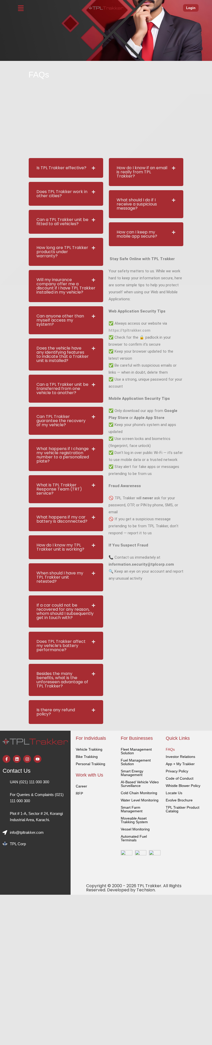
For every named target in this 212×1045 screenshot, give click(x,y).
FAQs (170, 749)
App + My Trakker (180, 764)
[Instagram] (27, 759)
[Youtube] (37, 759)
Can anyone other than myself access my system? (60, 320)
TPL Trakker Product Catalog (182, 809)
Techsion (146, 890)
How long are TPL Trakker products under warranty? (62, 252)
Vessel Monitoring (135, 829)
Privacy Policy (177, 771)
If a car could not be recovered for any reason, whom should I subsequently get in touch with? (65, 611)
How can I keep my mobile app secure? (137, 234)
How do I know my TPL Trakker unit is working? (60, 547)
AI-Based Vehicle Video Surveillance (140, 784)
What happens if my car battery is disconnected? (61, 519)
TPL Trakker (149, 886)
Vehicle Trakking (89, 749)
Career (81, 786)
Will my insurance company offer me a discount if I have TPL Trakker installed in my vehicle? (65, 286)
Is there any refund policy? (55, 712)
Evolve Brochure (179, 800)
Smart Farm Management (131, 809)
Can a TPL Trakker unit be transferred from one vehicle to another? (62, 388)
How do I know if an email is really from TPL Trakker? (142, 172)
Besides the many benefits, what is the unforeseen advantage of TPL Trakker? (62, 680)
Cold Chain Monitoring (139, 793)
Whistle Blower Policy (183, 786)
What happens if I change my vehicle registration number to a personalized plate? (62, 455)
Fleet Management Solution (136, 751)
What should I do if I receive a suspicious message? (137, 204)
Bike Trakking (87, 757)
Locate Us (174, 793)
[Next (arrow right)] (203, 523)
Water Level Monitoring (139, 800)
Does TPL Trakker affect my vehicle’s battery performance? (61, 645)
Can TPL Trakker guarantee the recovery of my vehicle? (61, 421)
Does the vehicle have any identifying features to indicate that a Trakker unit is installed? (62, 354)
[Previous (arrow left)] (9, 523)
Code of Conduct (179, 778)
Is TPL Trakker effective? (61, 168)
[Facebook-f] (6, 759)
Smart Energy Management (132, 773)
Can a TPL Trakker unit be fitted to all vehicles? (62, 222)
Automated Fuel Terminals (134, 838)
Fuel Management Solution (136, 762)
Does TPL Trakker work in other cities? (61, 194)
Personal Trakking (90, 764)
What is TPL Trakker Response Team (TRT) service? (59, 489)
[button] (21, 8)
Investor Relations (180, 757)
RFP (79, 793)
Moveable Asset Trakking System (134, 820)
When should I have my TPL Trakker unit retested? (59, 577)
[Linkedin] (17, 759)
